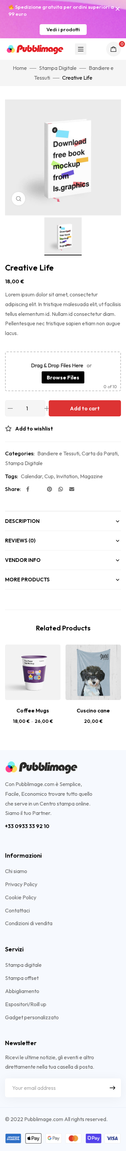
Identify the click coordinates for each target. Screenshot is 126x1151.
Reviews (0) (20, 540)
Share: (13, 489)
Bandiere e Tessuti (58, 453)
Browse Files (63, 377)
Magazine (91, 476)
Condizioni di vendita (28, 923)
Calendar (31, 476)
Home (20, 68)
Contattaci (17, 910)
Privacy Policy (21, 884)
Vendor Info (23, 560)
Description (22, 521)
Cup (49, 476)
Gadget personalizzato (32, 1017)
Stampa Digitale (58, 68)
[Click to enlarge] (18, 198)
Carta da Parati (100, 453)
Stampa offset (22, 978)
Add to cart (85, 408)
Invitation (67, 476)
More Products (27, 579)
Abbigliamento (22, 991)
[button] (63, 29)
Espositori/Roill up (25, 1004)
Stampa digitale (23, 964)
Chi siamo (16, 871)
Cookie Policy (20, 897)
